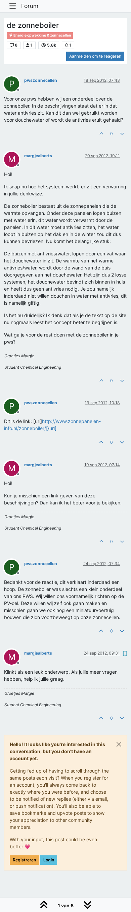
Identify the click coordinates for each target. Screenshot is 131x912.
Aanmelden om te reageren (95, 56)
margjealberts (38, 155)
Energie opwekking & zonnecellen (42, 35)
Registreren (24, 859)
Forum (29, 5)
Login (48, 859)
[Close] (119, 744)
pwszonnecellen (40, 80)
